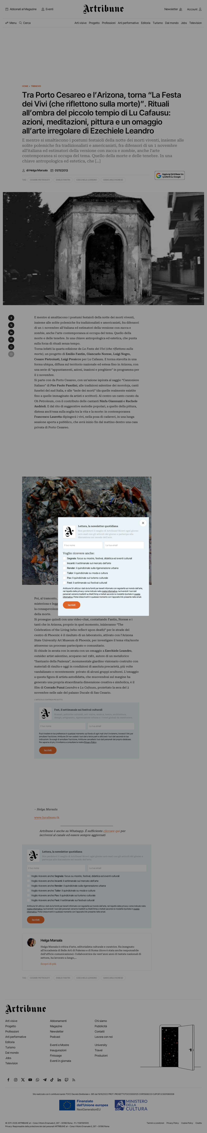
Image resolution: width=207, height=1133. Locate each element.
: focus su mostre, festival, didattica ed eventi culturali (99, 558)
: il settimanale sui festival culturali (87, 582)
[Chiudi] (143, 523)
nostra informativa (109, 591)
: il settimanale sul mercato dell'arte (89, 563)
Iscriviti (71, 604)
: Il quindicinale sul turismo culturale (87, 577)
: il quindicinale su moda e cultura (87, 573)
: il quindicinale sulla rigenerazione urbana (92, 568)
